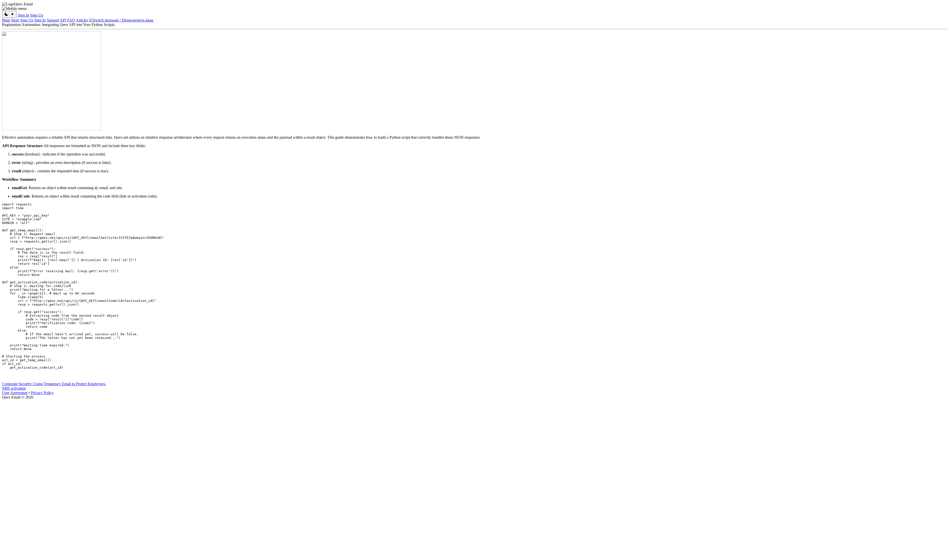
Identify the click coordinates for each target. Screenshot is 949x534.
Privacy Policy (42, 393)
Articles (82, 20)
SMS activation (14, 388)
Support (53, 20)
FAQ (71, 20)
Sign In (23, 15)
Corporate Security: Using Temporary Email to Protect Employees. (54, 384)
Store (15, 20)
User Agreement (14, 393)
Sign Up (36, 15)
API (63, 20)
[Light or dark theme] (9, 14)
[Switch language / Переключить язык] (121, 20)
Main (6, 20)
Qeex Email (23, 4)
